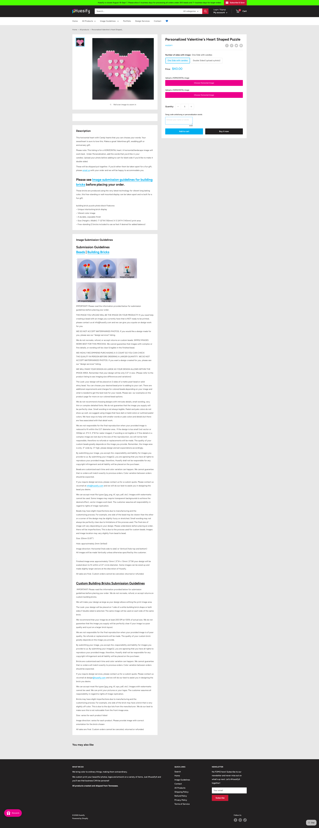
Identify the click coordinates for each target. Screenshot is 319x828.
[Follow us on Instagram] (240, 820)
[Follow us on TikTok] (245, 820)
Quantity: (169, 106)
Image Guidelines (108, 21)
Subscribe (220, 798)
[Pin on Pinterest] (231, 45)
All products (84, 30)
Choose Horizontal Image (204, 83)
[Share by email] (241, 45)
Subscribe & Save (237, 2)
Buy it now (224, 131)
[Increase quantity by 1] (191, 106)
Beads (80, 252)
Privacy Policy (180, 800)
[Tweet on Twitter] (236, 45)
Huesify (169, 45)
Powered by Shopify (80, 818)
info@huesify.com (95, 486)
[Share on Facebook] (227, 45)
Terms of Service (182, 804)
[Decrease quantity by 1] (178, 106)
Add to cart (184, 131)
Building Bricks (98, 252)
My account (219, 12)
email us (86, 170)
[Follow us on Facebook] (235, 820)
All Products (87, 21)
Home (75, 21)
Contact (157, 21)
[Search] (205, 11)
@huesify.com (99, 677)
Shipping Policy (181, 792)
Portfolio (127, 21)
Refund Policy (180, 796)
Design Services (142, 21)
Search (177, 771)
